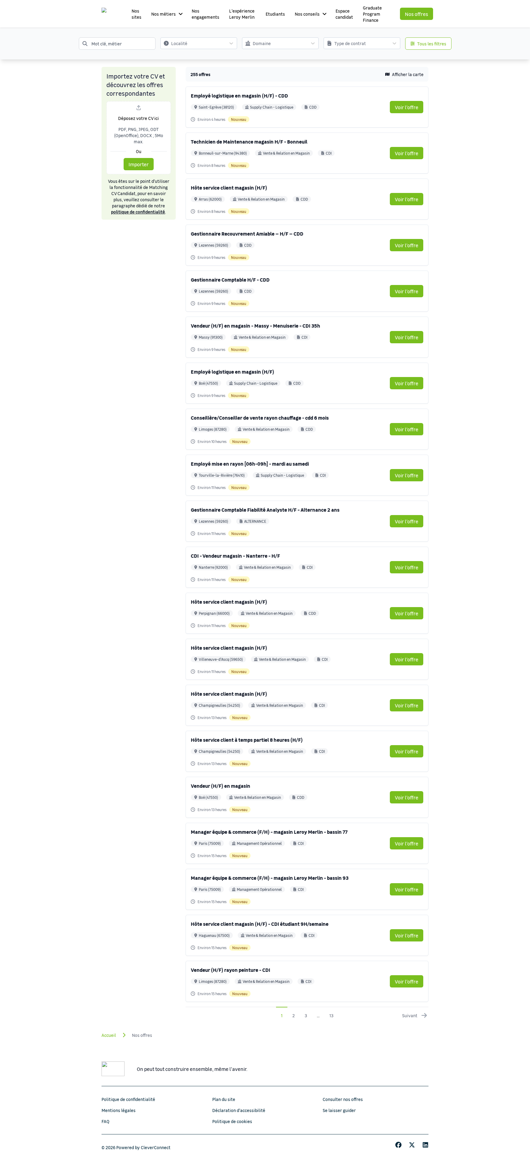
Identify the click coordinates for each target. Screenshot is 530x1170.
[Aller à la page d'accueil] (110, 14)
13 (331, 1015)
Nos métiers (163, 14)
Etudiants (275, 14)
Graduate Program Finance (372, 14)
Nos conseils (307, 14)
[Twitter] (412, 1145)
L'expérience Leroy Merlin (242, 14)
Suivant (409, 1015)
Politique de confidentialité (128, 1099)
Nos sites (136, 14)
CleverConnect (156, 1147)
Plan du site (223, 1099)
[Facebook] (398, 1145)
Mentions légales (119, 1110)
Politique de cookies (232, 1121)
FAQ (105, 1121)
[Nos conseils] (324, 13)
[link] (406, 107)
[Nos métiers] (180, 13)
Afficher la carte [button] (408, 74)
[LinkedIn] (425, 1145)
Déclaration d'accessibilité (238, 1110)
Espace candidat (344, 14)
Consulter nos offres (343, 1099)
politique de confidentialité (138, 212)
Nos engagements (205, 14)
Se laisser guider (339, 1110)
